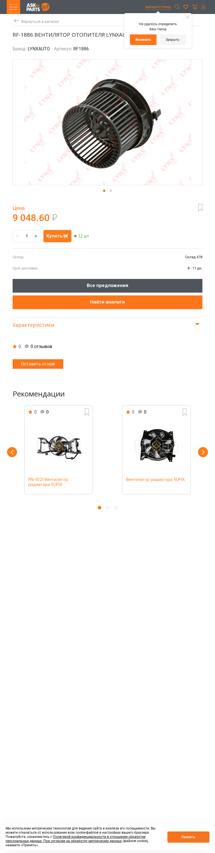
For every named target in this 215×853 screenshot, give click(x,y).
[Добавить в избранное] (200, 207)
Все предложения (107, 285)
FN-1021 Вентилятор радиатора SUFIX (48, 482)
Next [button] (203, 452)
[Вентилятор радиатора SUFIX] (156, 446)
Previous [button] (12, 452)
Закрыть (172, 40)
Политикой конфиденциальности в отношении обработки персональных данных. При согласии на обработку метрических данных (76, 839)
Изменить (143, 40)
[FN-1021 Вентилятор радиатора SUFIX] (58, 446)
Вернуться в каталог (40, 22)
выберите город (158, 7)
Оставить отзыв (38, 363)
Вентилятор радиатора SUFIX (155, 479)
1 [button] (99, 507)
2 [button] (107, 507)
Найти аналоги (107, 302)
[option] (58, 449)
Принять (188, 837)
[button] (104, 191)
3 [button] (116, 507)
